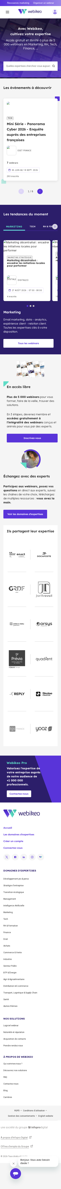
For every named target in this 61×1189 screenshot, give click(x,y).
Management (9, 899)
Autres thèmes (10, 1006)
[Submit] (53, 66)
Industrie (7, 959)
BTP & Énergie (9, 972)
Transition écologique (13, 892)
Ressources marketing (18, 3)
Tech (5, 919)
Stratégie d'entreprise (13, 885)
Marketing (8, 912)
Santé (6, 999)
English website (45, 1116)
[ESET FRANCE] (19, 146)
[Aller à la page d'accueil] (31, 12)
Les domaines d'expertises (18, 834)
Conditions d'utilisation (34, 1110)
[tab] (14, 227)
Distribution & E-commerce (15, 986)
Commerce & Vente (12, 952)
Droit (5, 939)
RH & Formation (10, 926)
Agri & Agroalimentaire (13, 979)
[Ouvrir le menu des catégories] (7, 12)
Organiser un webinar (43, 3)
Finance (7, 932)
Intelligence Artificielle (13, 905)
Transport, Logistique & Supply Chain (20, 993)
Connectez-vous (13, 847)
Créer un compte (13, 841)
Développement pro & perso (16, 879)
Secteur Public (10, 966)
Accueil (7, 827)
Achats (6, 946)
